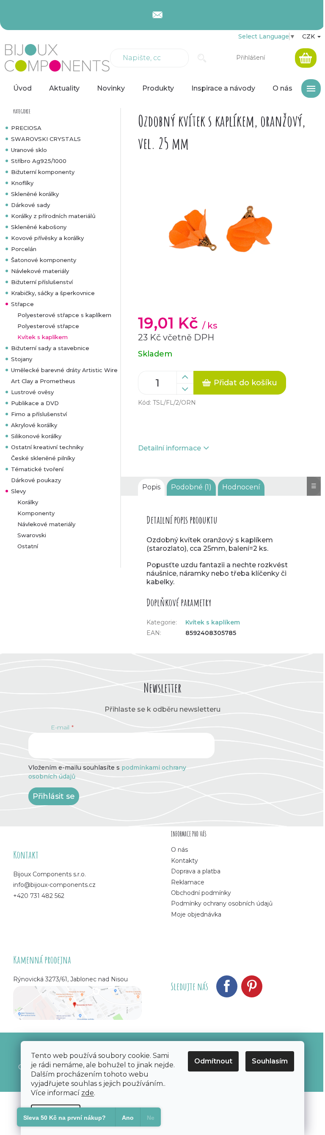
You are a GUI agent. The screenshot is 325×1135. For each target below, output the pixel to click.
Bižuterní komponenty (42, 171)
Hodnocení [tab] (241, 487)
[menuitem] (22, 88)
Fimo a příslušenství (39, 414)
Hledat (202, 58)
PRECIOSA (26, 127)
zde (87, 1093)
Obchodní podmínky (201, 893)
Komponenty (36, 513)
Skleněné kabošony (38, 227)
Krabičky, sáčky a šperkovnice (53, 293)
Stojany (21, 359)
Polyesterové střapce (48, 326)
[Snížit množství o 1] (184, 389)
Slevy (18, 491)
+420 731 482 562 (38, 896)
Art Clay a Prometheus (43, 381)
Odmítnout (213, 1061)
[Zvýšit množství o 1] (184, 377)
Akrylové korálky (34, 425)
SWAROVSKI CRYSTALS (46, 138)
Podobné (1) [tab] (191, 487)
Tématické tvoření (37, 469)
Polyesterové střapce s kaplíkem (64, 315)
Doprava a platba (195, 871)
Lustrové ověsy (32, 392)
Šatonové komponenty (43, 260)
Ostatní (27, 546)
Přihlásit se (54, 796)
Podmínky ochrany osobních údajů (222, 903)
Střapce (22, 304)
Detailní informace (169, 448)
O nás (179, 849)
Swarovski (31, 535)
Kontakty (184, 860)
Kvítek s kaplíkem (42, 337)
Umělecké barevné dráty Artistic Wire (64, 370)
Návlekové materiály (40, 271)
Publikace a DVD (35, 403)
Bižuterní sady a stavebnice (50, 348)
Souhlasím (270, 1061)
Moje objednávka (196, 914)
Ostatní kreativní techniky (47, 447)
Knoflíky (22, 183)
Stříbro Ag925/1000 (38, 160)
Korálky (27, 502)
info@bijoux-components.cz (54, 885)
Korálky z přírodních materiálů (53, 216)
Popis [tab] (151, 487)
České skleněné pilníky (43, 458)
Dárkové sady (30, 205)
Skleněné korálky (35, 194)
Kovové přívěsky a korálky (47, 238)
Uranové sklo (29, 149)
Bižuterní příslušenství (42, 282)
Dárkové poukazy (36, 480)
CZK (309, 36)
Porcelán (23, 249)
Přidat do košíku (245, 382)
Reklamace (187, 882)
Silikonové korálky (36, 436)
